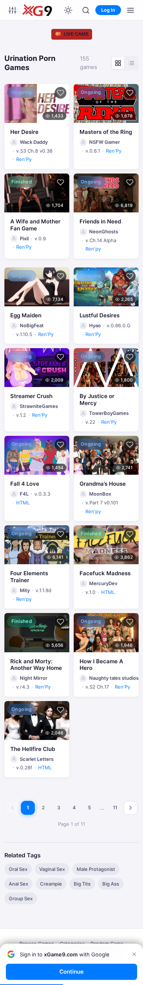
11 (115, 807)
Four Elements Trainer (29, 577)
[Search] (86, 10)
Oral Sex (18, 869)
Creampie (51, 884)
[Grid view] (118, 63)
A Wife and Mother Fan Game (35, 225)
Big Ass (110, 884)
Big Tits (82, 884)
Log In (108, 10)
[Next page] (131, 808)
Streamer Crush (31, 396)
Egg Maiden (25, 315)
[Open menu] (130, 10)
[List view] (131, 63)
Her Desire (24, 131)
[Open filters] (12, 10)
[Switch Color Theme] (68, 10)
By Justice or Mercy (97, 399)
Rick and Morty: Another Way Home (36, 665)
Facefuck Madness (105, 573)
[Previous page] (12, 808)
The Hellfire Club (32, 748)
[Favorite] (60, 93)
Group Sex (21, 898)
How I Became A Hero (101, 665)
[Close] (134, 954)
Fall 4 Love (24, 483)
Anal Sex (18, 884)
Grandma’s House (103, 483)
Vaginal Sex (52, 869)
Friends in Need (100, 221)
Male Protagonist (96, 869)
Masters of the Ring (106, 131)
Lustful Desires (100, 315)
